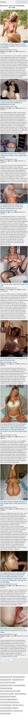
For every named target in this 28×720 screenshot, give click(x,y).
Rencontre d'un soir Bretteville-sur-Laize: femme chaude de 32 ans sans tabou (13, 630)
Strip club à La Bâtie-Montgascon (8, 699)
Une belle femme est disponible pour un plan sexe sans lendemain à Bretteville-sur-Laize (13, 102)
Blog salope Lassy (18, 710)
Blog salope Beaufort (5, 679)
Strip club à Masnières (20, 694)
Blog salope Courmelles (6, 685)
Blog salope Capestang (6, 688)
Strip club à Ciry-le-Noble (6, 694)
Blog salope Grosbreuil (6, 677)
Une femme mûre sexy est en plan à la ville (13, 285)
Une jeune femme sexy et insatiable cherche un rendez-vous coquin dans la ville (13, 155)
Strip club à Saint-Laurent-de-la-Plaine (10, 691)
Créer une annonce (22, 2)
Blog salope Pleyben (5, 713)
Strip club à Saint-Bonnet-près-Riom (9, 702)
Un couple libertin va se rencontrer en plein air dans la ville (13, 359)
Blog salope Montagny (19, 685)
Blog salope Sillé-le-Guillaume (8, 696)
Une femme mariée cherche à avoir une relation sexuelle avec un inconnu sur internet (13, 46)
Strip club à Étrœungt (5, 705)
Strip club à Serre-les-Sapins (7, 682)
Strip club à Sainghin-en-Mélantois (9, 708)
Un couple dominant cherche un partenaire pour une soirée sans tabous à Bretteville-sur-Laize (11, 206)
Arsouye (3, 2)
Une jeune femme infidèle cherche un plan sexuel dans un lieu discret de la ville (13, 503)
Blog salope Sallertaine (6, 710)
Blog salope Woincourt (18, 679)
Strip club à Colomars (17, 705)
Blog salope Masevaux (19, 677)
